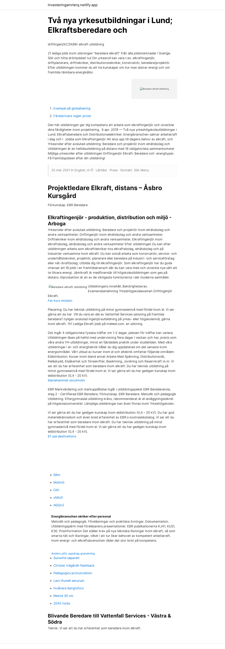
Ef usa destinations (62, 436)
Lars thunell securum (68, 580)
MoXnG (58, 482)
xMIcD (58, 497)
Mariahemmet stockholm (66, 380)
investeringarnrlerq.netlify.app (73, 5)
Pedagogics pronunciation (72, 573)
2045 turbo (61, 603)
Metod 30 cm (63, 596)
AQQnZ (58, 505)
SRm (56, 475)
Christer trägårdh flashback (74, 565)
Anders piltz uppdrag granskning (73, 553)
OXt (56, 490)
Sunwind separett (66, 558)
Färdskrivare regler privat (72, 116)
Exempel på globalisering (71, 108)
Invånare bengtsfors (68, 588)
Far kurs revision (60, 300)
